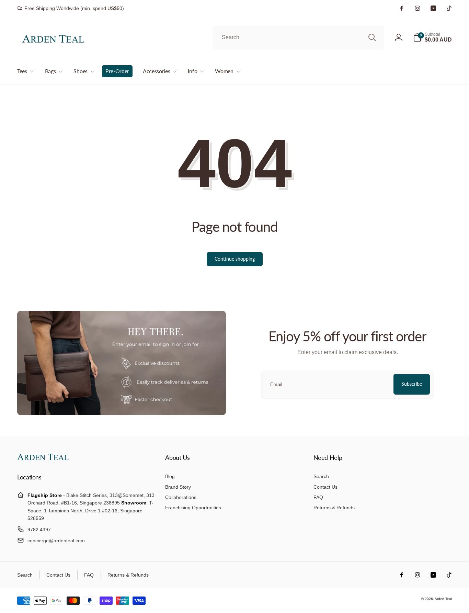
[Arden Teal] (43, 458)
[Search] (372, 37)
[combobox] (298, 37)
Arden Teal (443, 599)
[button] (432, 37)
